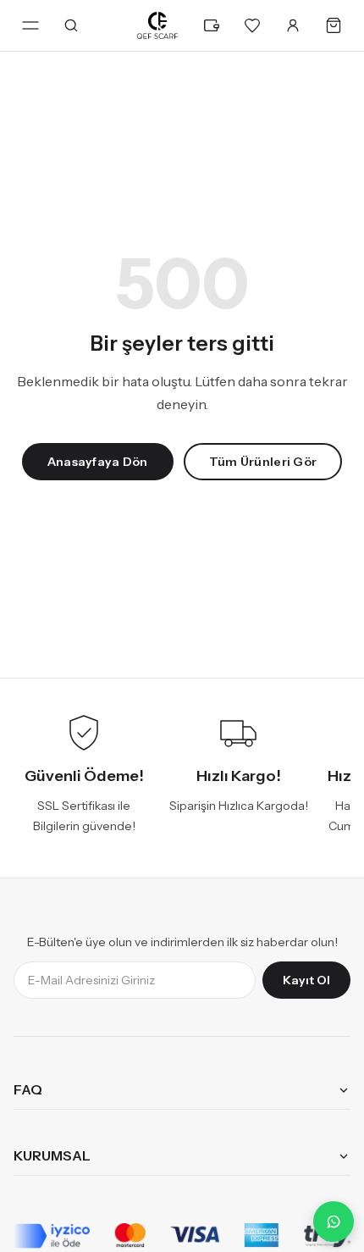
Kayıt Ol (306, 980)
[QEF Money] (212, 25)
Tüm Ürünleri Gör (263, 461)
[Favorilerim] (252, 25)
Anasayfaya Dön (97, 461)
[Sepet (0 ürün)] (333, 25)
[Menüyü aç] (30, 25)
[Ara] (71, 25)
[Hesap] (293, 25)
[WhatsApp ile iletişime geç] (333, 1221)
